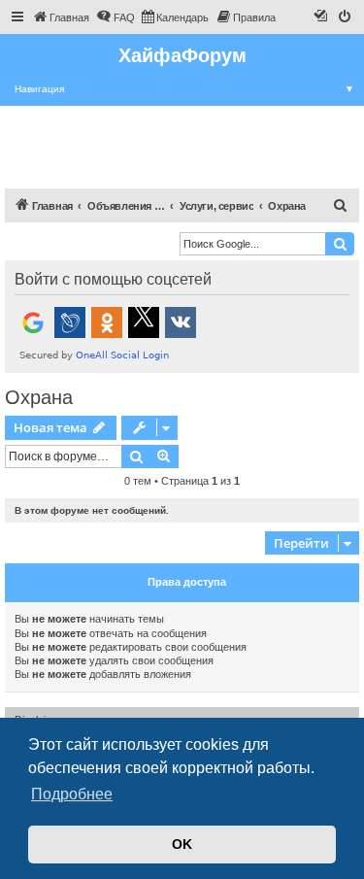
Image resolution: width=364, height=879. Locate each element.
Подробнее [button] (72, 794)
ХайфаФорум (182, 55)
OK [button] (182, 844)
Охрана (39, 397)
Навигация (184, 89)
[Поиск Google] (339, 243)
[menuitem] (60, 17)
